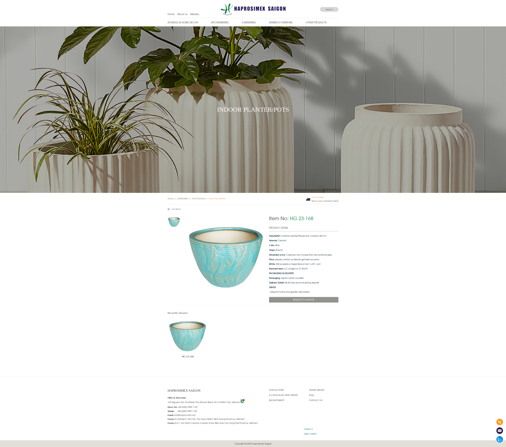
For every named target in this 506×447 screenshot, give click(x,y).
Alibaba (194, 14)
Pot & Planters (198, 198)
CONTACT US (315, 400)
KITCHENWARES (220, 22)
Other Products (316, 22)
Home (171, 14)
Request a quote (303, 299)
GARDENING (249, 22)
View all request (318, 197)
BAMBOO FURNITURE (281, 22)
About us (182, 14)
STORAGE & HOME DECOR (183, 22)
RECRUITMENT (276, 400)
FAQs (311, 395)
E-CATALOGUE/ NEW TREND (283, 395)
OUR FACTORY (276, 390)
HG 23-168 (188, 356)
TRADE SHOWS (316, 390)
